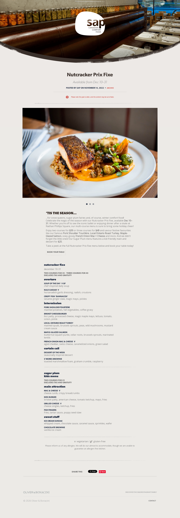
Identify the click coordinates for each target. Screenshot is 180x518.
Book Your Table (55, 252)
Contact (152, 501)
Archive (110, 88)
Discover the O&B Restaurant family (141, 492)
